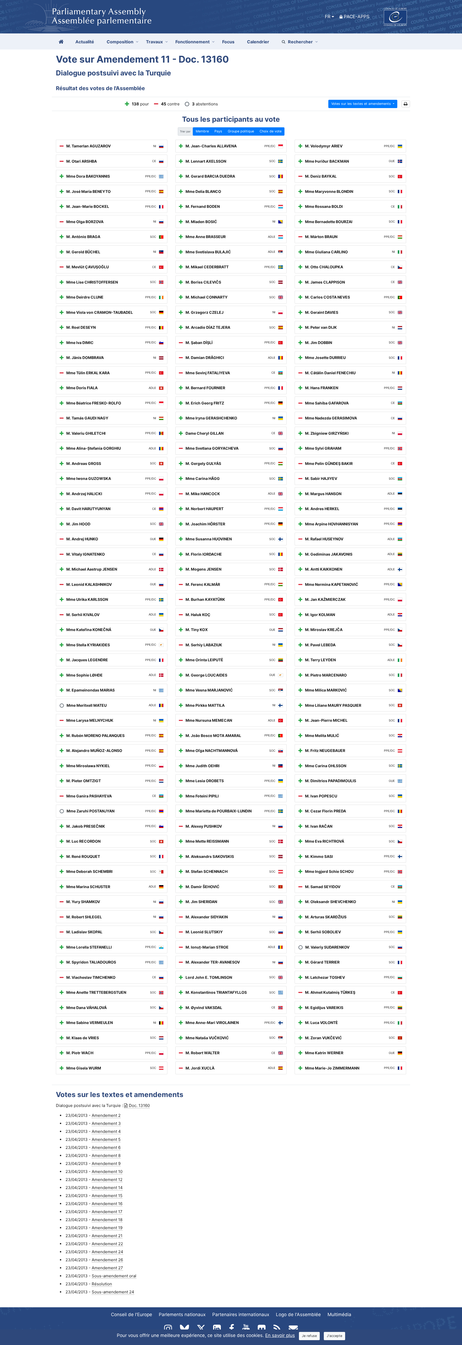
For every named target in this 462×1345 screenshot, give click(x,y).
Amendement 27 (107, 1267)
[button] (405, 104)
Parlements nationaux (182, 1314)
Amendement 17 (107, 1211)
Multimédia (339, 1314)
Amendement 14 (107, 1187)
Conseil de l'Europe (131, 1314)
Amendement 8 (106, 1155)
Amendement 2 (106, 1115)
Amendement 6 (106, 1147)
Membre (202, 131)
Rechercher (300, 41)
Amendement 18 (107, 1219)
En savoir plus (280, 1335)
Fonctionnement (192, 41)
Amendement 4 (106, 1131)
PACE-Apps (356, 16)
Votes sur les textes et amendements (361, 104)
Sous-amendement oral (114, 1275)
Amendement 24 (107, 1251)
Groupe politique (241, 131)
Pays (218, 131)
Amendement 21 (107, 1235)
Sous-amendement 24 (113, 1291)
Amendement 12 (107, 1179)
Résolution (102, 1283)
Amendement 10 (107, 1171)
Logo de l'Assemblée (298, 1314)
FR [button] (327, 16)
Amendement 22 (107, 1243)
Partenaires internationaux (240, 1314)
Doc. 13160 (139, 1105)
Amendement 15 (107, 1195)
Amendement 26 (107, 1259)
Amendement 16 (107, 1203)
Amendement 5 (106, 1139)
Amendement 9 (106, 1163)
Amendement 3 (106, 1123)
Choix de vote (271, 131)
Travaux (154, 41)
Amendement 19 (107, 1227)
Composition (120, 41)
